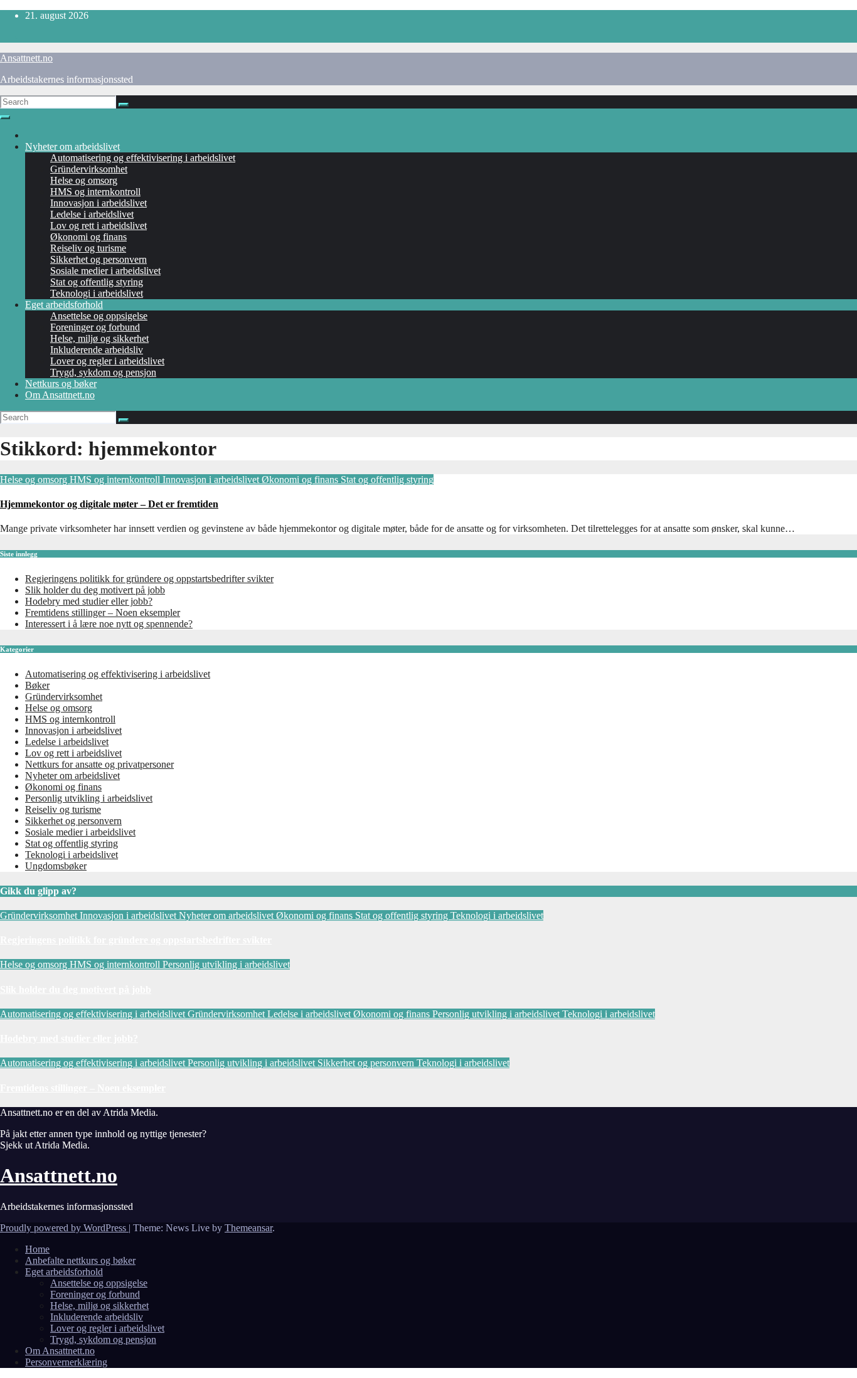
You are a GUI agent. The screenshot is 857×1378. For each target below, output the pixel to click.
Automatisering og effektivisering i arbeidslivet (142, 157)
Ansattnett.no (26, 58)
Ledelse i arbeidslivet (92, 214)
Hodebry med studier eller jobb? (88, 601)
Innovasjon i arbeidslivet (98, 203)
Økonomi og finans (88, 236)
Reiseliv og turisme (88, 248)
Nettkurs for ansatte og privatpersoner (99, 764)
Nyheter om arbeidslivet (72, 146)
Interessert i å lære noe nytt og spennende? (109, 623)
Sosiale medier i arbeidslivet (105, 270)
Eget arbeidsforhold (64, 304)
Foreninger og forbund (95, 327)
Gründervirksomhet (88, 169)
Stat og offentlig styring (96, 282)
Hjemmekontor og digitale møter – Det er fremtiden (109, 504)
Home (37, 1249)
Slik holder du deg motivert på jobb (95, 590)
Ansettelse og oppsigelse (98, 315)
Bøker (37, 685)
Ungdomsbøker (56, 866)
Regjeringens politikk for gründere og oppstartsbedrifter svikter (149, 578)
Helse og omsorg (83, 180)
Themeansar (248, 1227)
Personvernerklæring (66, 1362)
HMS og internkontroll (95, 191)
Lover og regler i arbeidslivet (107, 361)
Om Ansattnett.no (60, 395)
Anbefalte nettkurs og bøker (80, 1260)
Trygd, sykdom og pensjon (103, 372)
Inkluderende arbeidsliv (96, 349)
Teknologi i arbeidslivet (96, 293)
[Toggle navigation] (5, 117)
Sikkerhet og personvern (98, 259)
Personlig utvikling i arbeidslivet (88, 798)
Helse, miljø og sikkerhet (99, 338)
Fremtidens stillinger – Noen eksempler (102, 612)
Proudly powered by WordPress (64, 1227)
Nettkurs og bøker (61, 383)
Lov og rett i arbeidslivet (98, 225)
